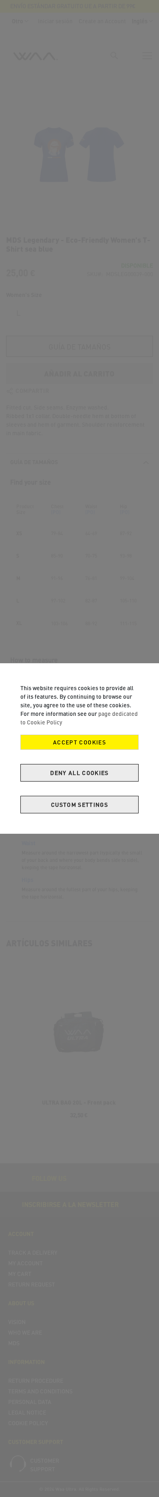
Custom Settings (79, 804)
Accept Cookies (79, 742)
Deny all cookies (79, 772)
